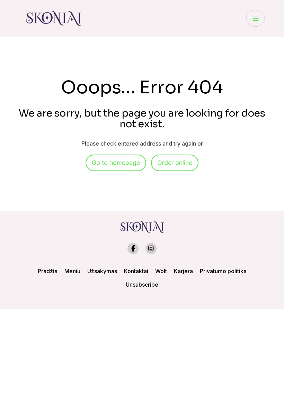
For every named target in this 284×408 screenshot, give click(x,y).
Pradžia (47, 271)
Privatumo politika (223, 271)
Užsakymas (102, 271)
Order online (174, 162)
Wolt (161, 271)
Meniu (72, 271)
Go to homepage (116, 162)
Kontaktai (136, 271)
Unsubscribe (142, 284)
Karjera (183, 271)
